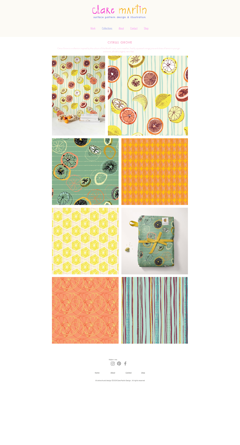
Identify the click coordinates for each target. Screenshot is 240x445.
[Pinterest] (119, 363)
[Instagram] (112, 363)
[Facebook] (125, 363)
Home (97, 373)
